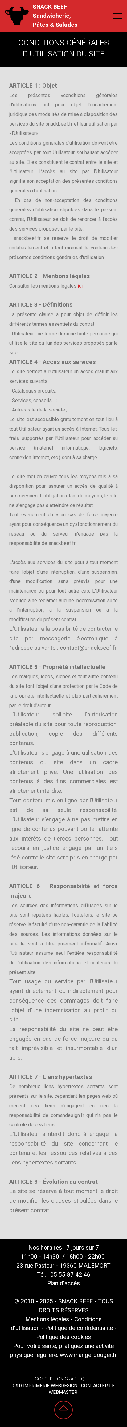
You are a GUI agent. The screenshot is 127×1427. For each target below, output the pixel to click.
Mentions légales (47, 1319)
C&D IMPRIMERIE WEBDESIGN (45, 1386)
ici (81, 286)
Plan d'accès (63, 1283)
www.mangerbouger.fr (88, 1354)
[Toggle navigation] (117, 16)
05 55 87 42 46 (70, 1274)
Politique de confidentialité (79, 1327)
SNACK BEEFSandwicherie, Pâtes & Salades (55, 15)
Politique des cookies (63, 1336)
